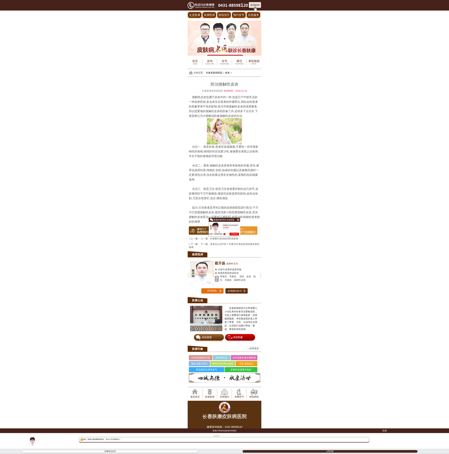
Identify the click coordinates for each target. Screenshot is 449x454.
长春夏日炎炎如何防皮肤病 (224, 238)
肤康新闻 (209, 396)
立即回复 (330, 451)
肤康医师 (209, 15)
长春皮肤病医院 (214, 72)
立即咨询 (234, 234)
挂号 (224, 62)
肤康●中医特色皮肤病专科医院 (224, 431)
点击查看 (226, 227)
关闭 (384, 430)
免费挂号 (239, 396)
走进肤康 (194, 15)
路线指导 (224, 15)
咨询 (209, 62)
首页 (195, 62)
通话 (239, 62)
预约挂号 (238, 15)
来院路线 (254, 62)
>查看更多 (253, 348)
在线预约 (224, 396)
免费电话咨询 (110, 451)
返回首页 (195, 396)
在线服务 (253, 15)
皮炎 (227, 72)
